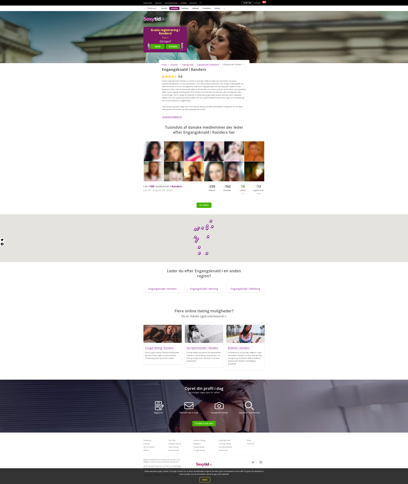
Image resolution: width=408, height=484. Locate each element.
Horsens (185, 8)
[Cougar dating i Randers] (162, 334)
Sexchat (158, 3)
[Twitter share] (2, 240)
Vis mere (204, 205)
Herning (195, 8)
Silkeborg (207, 8)
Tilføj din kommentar (172, 117)
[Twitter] (253, 462)
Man (157, 46)
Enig (204, 479)
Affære (183, 3)
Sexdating (147, 3)
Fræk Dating (173, 447)
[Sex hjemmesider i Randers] (204, 334)
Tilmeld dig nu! (204, 423)
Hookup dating (225, 444)
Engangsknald (224, 440)
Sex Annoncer (174, 450)
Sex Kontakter (171, 3)
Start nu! (247, 3)
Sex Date (193, 3)
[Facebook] (260, 462)
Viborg (217, 8)
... (200, 2)
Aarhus (164, 8)
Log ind (257, 3)
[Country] (264, 2)
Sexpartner (223, 450)
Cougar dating (199, 450)
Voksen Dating (199, 440)
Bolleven (197, 444)
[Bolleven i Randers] (245, 334)
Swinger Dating (175, 444)
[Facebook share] (2, 244)
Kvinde (173, 46)
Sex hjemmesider (225, 447)
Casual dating (199, 447)
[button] (198, 253)
